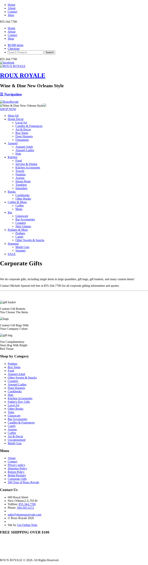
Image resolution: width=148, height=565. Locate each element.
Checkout (13, 48)
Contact (12, 11)
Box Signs (21, 133)
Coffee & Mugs (17, 202)
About (11, 8)
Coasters (20, 222)
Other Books (23, 198)
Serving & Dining (26, 164)
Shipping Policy (17, 468)
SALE (12, 254)
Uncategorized (16, 439)
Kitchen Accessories (27, 167)
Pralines (20, 233)
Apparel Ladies (24, 150)
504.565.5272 (25, 507)
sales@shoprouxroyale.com (24, 514)
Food (18, 160)
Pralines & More (18, 229)
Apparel (13, 143)
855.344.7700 (27, 504)
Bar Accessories (25, 219)
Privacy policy (16, 465)
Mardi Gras (22, 247)
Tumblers (21, 184)
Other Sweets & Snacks (29, 240)
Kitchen (12, 157)
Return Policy (16, 472)
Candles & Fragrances (28, 126)
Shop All (13, 115)
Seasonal (13, 243)
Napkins (20, 174)
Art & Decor (23, 129)
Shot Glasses (23, 226)
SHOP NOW (8, 109)
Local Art (21, 122)
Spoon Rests (23, 181)
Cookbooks (22, 195)
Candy (19, 236)
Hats (18, 153)
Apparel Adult (24, 146)
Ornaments (22, 139)
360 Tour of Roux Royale (23, 482)
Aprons (19, 177)
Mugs (18, 209)
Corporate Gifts (17, 478)
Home (11, 4)
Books (12, 191)
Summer (20, 250)
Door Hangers (24, 136)
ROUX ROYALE (22, 75)
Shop (11, 15)
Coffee (19, 205)
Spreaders (21, 188)
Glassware (21, 216)
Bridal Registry (17, 475)
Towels (19, 171)
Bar (10, 212)
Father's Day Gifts (19, 401)
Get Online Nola (27, 525)
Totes (11, 412)
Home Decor (16, 119)
